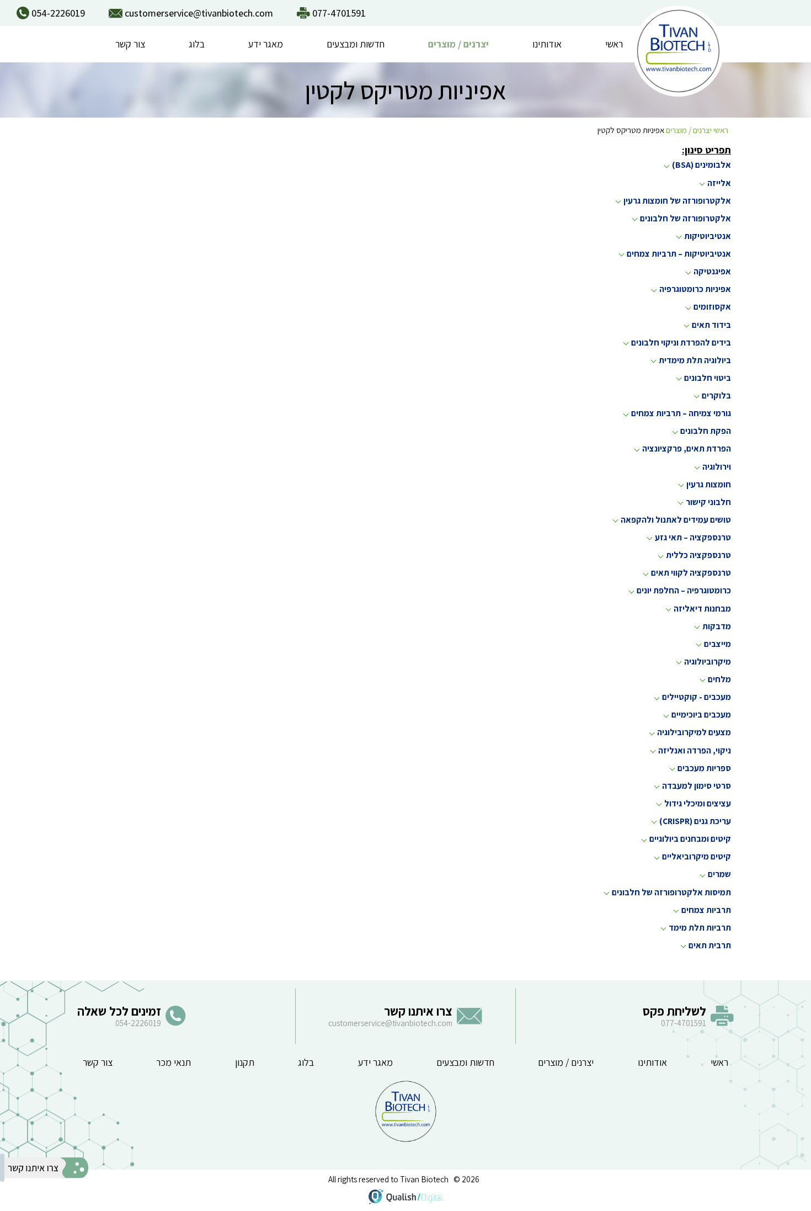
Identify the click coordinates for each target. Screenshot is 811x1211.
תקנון (244, 1062)
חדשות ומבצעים (356, 44)
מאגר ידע (265, 44)
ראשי (614, 44)
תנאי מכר (173, 1062)
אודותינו (547, 44)
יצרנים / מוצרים (458, 44)
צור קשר (130, 44)
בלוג (197, 44)
